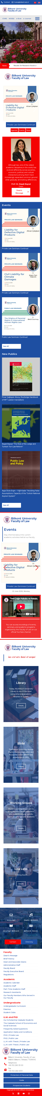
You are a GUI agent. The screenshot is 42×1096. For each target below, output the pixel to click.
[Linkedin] (18, 1093)
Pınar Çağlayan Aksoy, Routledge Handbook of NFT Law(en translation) (20, 398)
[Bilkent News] (31, 926)
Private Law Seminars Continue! (21, 125)
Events (22, 130)
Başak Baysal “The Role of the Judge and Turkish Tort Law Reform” (19, 445)
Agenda (14, 130)
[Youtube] (24, 1093)
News (28, 130)
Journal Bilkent (11, 931)
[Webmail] (11, 915)
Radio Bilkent (31, 920)
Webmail (11, 920)
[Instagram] (29, 1093)
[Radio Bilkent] (30, 915)
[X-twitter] (13, 1093)
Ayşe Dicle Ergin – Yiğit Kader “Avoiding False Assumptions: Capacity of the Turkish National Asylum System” (21, 493)
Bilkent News (31, 931)
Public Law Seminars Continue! (15, 337)
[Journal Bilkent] (11, 926)
